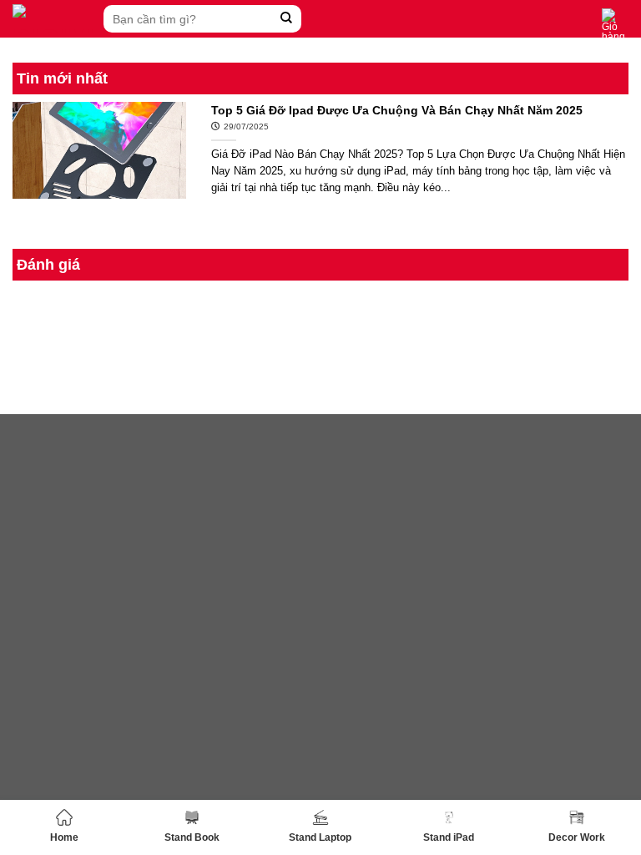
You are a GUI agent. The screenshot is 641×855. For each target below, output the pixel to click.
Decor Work (576, 837)
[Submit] (286, 19)
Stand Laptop (320, 837)
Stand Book (192, 837)
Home (64, 837)
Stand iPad (448, 837)
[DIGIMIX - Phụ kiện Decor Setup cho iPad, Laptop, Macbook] (54, 18)
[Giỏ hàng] (615, 25)
